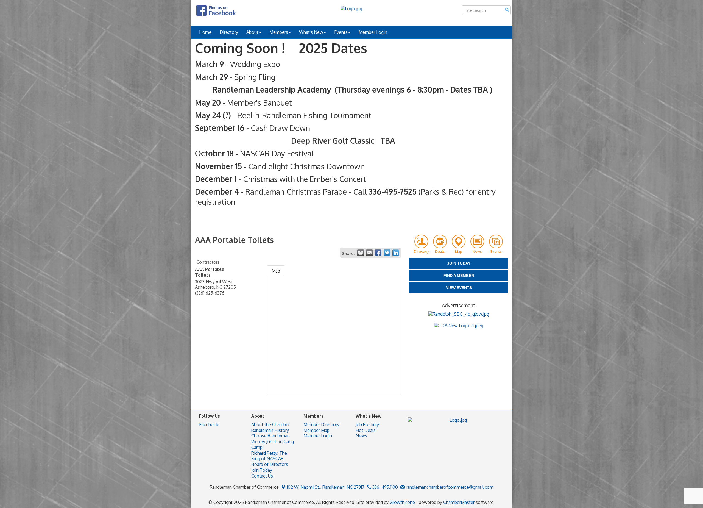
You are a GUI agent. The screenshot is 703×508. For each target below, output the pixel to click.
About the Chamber (270, 424)
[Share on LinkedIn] (395, 252)
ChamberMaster (459, 502)
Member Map (316, 430)
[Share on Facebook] (378, 252)
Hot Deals (366, 430)
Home (205, 32)
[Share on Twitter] (387, 252)
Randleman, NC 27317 (325, 487)
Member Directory (321, 424)
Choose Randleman (270, 435)
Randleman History (270, 430)
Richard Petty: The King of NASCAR (269, 456)
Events (341, 32)
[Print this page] (360, 252)
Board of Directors (269, 464)
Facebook (209, 424)
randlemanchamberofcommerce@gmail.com (449, 487)
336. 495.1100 (384, 487)
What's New (311, 32)
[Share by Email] (369, 252)
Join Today (261, 470)
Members (278, 32)
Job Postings (368, 424)
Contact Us (262, 476)
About (252, 32)
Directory (229, 32)
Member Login (373, 32)
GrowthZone (402, 502)
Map (276, 271)
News (361, 435)
